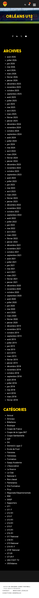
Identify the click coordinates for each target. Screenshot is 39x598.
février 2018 (12, 400)
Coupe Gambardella (15, 435)
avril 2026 (11, 70)
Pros (9, 489)
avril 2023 (11, 191)
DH (8, 442)
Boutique (11, 425)
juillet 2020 (12, 302)
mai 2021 (11, 269)
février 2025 (12, 117)
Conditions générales (11, 593)
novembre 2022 (14, 208)
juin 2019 (11, 346)
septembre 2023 (14, 174)
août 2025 (11, 97)
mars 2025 (11, 114)
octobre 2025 (13, 90)
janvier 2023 (12, 201)
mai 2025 (11, 107)
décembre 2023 (14, 164)
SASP (9, 499)
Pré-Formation (13, 486)
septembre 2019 (14, 336)
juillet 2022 (12, 222)
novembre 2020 (14, 289)
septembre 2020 (14, 295)
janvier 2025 (12, 121)
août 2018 (11, 380)
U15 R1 (10, 530)
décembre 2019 (14, 326)
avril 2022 (11, 232)
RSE (9, 496)
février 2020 (12, 319)
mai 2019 (11, 349)
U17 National (12, 536)
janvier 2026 (12, 80)
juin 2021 (11, 265)
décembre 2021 (14, 245)
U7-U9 (9, 553)
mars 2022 (11, 235)
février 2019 (12, 359)
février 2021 (12, 279)
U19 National (12, 543)
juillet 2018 (12, 383)
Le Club (10, 472)
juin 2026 (11, 63)
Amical (10, 415)
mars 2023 (11, 195)
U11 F (9, 509)
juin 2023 (11, 185)
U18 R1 (10, 540)
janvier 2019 (12, 363)
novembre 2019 (14, 329)
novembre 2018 (14, 369)
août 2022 (11, 218)
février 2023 (12, 198)
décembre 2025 (14, 84)
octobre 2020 (13, 292)
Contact (6, 590)
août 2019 (11, 339)
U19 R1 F (11, 546)
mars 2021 (11, 275)
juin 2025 (11, 104)
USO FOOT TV (13, 560)
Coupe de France (14, 429)
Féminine (11, 452)
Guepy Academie (14, 462)
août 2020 (11, 299)
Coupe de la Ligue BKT (17, 432)
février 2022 (12, 238)
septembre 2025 (14, 94)
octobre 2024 (13, 131)
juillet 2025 (12, 100)
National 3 (11, 476)
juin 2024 (11, 144)
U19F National (13, 550)
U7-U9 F (10, 557)
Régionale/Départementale (19, 493)
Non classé (12, 479)
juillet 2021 (12, 262)
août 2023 (11, 178)
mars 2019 (11, 356)
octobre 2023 (13, 171)
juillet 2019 (12, 343)
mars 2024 (11, 154)
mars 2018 (11, 396)
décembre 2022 (14, 205)
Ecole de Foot (13, 449)
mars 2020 (11, 316)
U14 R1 (10, 523)
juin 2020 (11, 306)
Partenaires (12, 483)
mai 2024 (11, 148)
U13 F (9, 516)
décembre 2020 (14, 285)
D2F (9, 439)
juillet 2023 (12, 181)
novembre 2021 (14, 248)
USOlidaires (12, 563)
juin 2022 (11, 225)
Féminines (11, 456)
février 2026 (12, 77)
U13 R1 (10, 520)
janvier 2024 (12, 161)
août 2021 (11, 259)
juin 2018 (11, 386)
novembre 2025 (14, 87)
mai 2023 (11, 188)
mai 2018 (11, 390)
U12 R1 (10, 513)
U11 (8, 506)
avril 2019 (11, 353)
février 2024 (12, 158)
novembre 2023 (14, 168)
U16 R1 (10, 533)
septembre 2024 (14, 134)
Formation (11, 459)
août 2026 (11, 57)
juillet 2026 (12, 60)
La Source (11, 469)
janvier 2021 (12, 282)
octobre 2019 (13, 332)
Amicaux (11, 419)
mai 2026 (11, 67)
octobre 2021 (13, 252)
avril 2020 (11, 312)
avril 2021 (11, 272)
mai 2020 (11, 309)
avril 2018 (11, 393)
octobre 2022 (13, 211)
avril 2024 (11, 151)
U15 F (9, 526)
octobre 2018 (13, 373)
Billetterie (11, 422)
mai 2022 (11, 228)
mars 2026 (11, 74)
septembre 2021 (14, 255)
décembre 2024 (14, 124)
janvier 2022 (12, 242)
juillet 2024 (12, 141)
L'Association (13, 466)
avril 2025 (11, 111)
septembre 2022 (14, 215)
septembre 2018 (14, 376)
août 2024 (11, 137)
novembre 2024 (14, 127)
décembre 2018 (14, 366)
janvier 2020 (12, 322)
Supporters (12, 503)
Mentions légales (20, 590)
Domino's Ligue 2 (14, 446)
